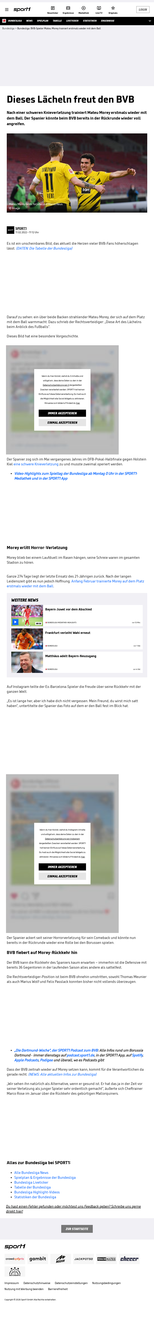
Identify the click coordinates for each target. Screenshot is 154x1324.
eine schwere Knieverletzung (36, 464)
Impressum (12, 1283)
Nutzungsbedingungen (106, 1283)
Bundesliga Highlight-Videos (37, 1192)
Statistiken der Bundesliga (35, 1197)
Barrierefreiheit (58, 1289)
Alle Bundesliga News (31, 1172)
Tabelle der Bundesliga (32, 1187)
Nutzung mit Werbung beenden (24, 1289)
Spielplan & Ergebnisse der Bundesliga (45, 1177)
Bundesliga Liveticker (31, 1182)
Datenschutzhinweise (36, 1283)
